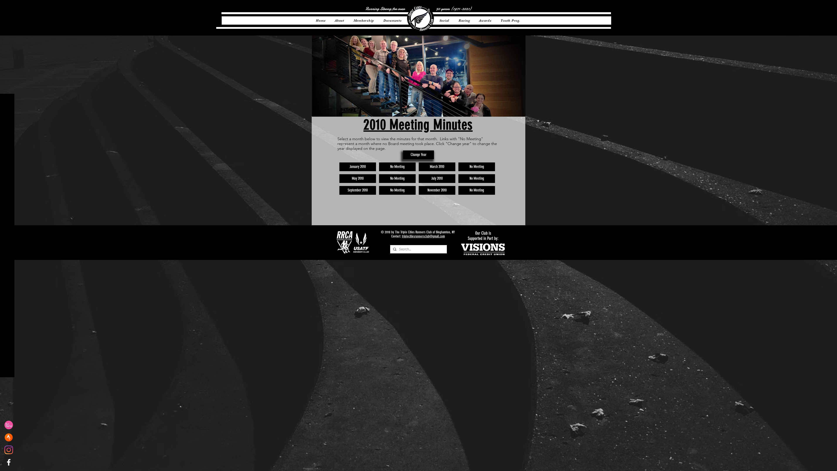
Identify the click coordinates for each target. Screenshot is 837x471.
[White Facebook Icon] (8, 462)
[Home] (420, 18)
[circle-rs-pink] (8, 425)
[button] (397, 166)
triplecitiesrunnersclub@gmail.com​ (423, 236)
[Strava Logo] (8, 437)
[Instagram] (8, 449)
